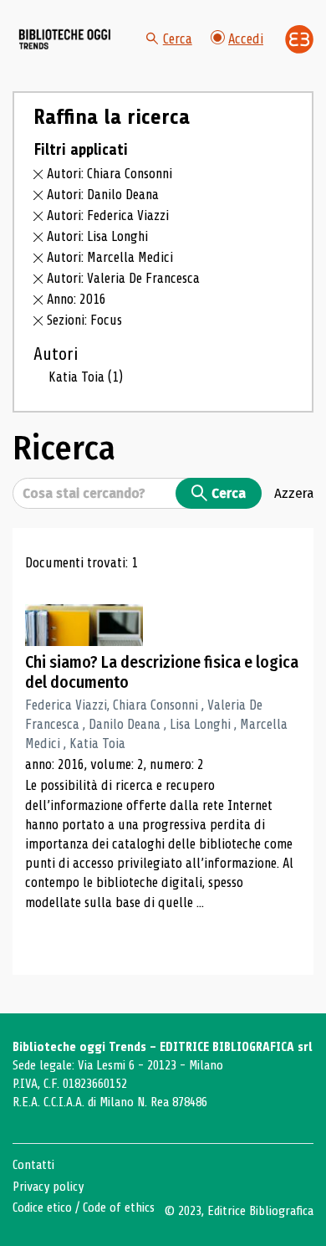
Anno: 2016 (76, 299)
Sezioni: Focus (84, 320)
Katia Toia (85, 377)
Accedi (245, 39)
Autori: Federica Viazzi (108, 215)
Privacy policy (48, 1186)
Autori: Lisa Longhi (97, 236)
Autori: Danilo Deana (103, 195)
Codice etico (42, 1207)
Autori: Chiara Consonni (109, 174)
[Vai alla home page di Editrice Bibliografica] (299, 39)
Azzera (293, 493)
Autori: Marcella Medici (110, 257)
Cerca (177, 39)
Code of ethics (119, 1207)
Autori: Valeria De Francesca (123, 278)
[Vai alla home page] (65, 39)
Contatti (33, 1164)
